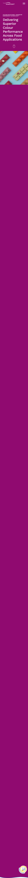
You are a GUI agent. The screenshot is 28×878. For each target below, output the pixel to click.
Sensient (9, 3)
